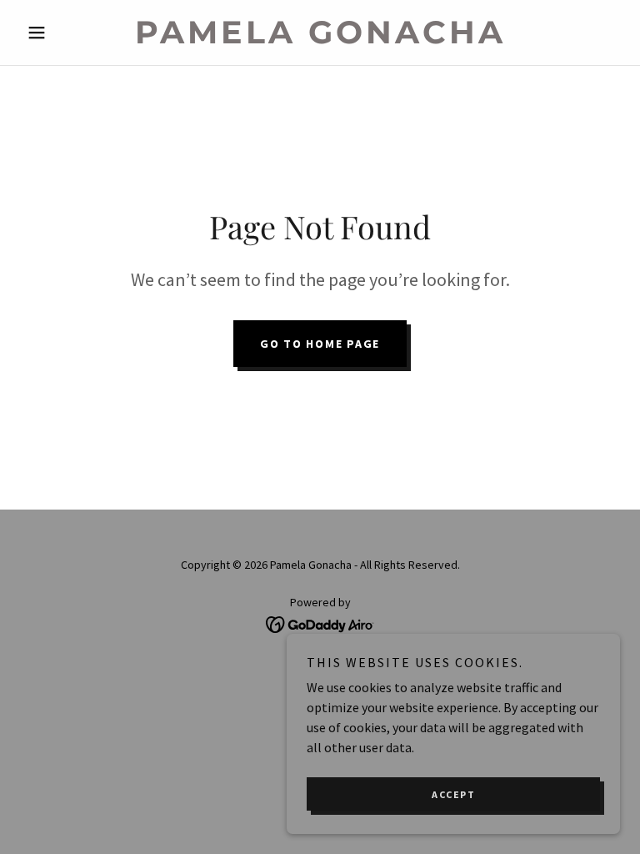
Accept (453, 794)
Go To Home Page (320, 343)
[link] (320, 38)
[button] (65, 32)
